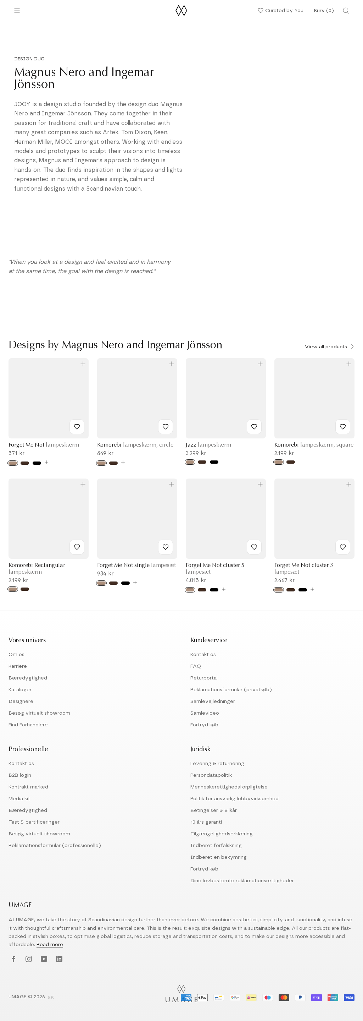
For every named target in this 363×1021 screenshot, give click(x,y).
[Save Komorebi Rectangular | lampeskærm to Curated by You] (76, 547)
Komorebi (135, 445)
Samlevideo (204, 713)
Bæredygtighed (28, 678)
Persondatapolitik (211, 775)
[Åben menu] (17, 10)
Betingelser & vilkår (213, 810)
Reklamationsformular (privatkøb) (231, 689)
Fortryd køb (204, 724)
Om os (16, 654)
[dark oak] (113, 583)
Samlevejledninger (212, 701)
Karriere (18, 666)
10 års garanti (206, 822)
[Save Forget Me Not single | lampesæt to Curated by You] (165, 547)
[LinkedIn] (58, 959)
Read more (50, 944)
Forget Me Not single (136, 565)
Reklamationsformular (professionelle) (55, 845)
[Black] (37, 463)
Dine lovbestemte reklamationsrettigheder (242, 880)
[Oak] (13, 463)
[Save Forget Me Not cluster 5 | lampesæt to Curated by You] (254, 547)
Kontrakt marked (28, 787)
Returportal (204, 678)
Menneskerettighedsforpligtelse (229, 787)
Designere (21, 701)
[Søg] (346, 10)
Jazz (208, 445)
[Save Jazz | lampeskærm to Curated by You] (254, 426)
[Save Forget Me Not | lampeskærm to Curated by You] (76, 426)
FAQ (195, 666)
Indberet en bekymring (218, 857)
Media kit (19, 798)
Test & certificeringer (34, 822)
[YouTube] (43, 959)
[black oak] (125, 583)
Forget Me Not (44, 445)
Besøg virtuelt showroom (39, 713)
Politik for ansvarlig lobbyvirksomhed (234, 798)
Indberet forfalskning (216, 845)
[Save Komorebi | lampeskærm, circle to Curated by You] (165, 426)
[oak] (101, 583)
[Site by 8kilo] (51, 998)
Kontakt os (203, 654)
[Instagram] (28, 959)
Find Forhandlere (28, 724)
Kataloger (20, 689)
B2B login (20, 775)
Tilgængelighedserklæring (221, 833)
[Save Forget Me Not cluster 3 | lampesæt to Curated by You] (342, 547)
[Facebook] (13, 959)
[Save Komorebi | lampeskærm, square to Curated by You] (342, 426)
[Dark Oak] (25, 463)
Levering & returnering (217, 763)
